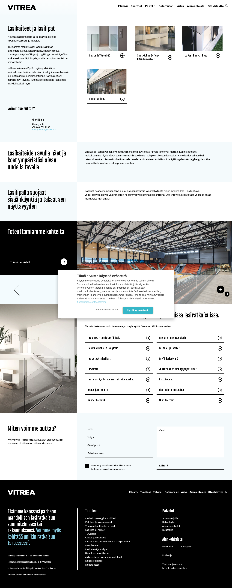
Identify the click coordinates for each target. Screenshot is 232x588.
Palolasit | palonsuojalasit (172, 337)
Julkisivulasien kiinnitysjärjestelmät (178, 369)
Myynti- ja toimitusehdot (175, 568)
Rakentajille (168, 522)
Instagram (186, 546)
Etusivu (123, 6)
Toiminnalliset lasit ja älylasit (102, 348)
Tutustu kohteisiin (20, 262)
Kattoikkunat (166, 379)
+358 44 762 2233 (41, 127)
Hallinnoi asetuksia (107, 309)
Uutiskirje (167, 555)
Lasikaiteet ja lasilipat (99, 358)
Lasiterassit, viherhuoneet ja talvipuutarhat (110, 379)
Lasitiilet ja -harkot (169, 348)
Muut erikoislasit (96, 400)
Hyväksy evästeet (137, 310)
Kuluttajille (167, 530)
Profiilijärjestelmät (169, 358)
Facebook (167, 546)
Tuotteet (136, 6)
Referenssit (166, 6)
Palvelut (150, 6)
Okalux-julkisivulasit (97, 389)
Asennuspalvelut (171, 526)
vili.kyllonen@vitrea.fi (44, 129)
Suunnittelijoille (170, 518)
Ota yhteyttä (216, 6)
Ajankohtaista (196, 6)
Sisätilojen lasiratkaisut (171, 389)
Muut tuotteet (166, 400)
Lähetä (163, 465)
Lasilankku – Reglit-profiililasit (103, 337)
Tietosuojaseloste (172, 564)
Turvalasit (92, 369)
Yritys (180, 6)
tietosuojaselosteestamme (92, 301)
